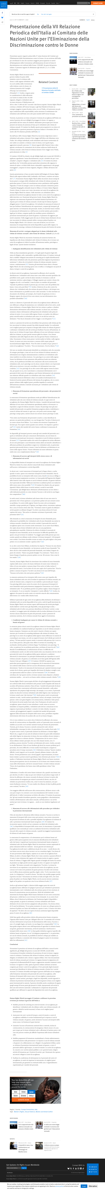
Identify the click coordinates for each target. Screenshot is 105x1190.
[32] (34, 750)
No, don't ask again (46, 14)
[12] (57, 346)
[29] (59, 677)
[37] (50, 881)
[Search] (89, 3)
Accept (84, 1186)
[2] (39, 132)
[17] (17, 440)
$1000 (23, 1095)
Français (27, 3)
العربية (11, 3)
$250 (31, 1091)
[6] (15, 170)
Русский (48, 3)
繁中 (18, 3)
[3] (30, 145)
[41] (25, 940)
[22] (42, 542)
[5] (42, 161)
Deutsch (33, 3)
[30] (34, 695)
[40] (29, 931)
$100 (24, 1091)
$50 (15, 1091)
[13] (17, 368)
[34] (26, 786)
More (58, 3)
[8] (27, 264)
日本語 (37, 3)
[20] (23, 494)
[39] (55, 924)
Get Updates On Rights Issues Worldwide (22, 1165)
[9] (30, 287)
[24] (42, 573)
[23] (19, 557)
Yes (38, 14)
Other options (93, 1186)
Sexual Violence (30, 1112)
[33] (57, 757)
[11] (54, 319)
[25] (51, 591)
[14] (53, 375)
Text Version (10, 1172)
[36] (11, 826)
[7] (14, 179)
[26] (57, 647)
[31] (58, 729)
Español (53, 3)
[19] (32, 485)
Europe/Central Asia (27, 1109)
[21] (22, 514)
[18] (37, 452)
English (22, 3)
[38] (30, 913)
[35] (43, 822)
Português (42, 3)
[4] (26, 152)
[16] (18, 429)
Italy (36, 1109)
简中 (15, 3)
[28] (46, 672)
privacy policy (59, 1186)
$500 (16, 1095)
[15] (14, 427)
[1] (18, 93)
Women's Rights (19, 1112)
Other (31, 1095)
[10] (25, 298)
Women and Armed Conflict (44, 1112)
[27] (29, 661)
